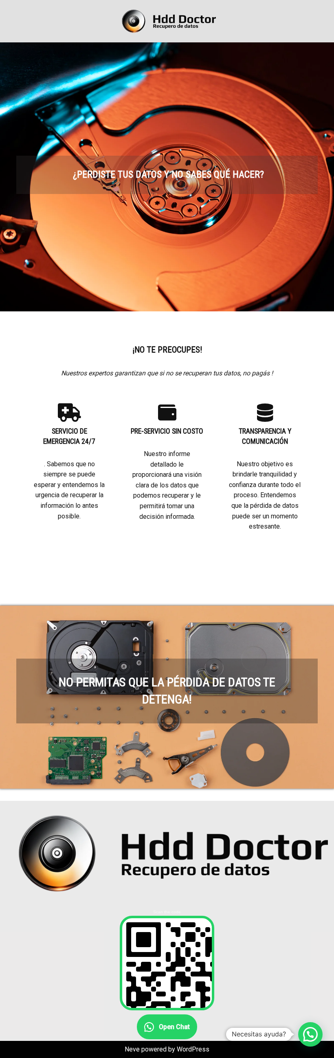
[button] (310, 1034)
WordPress (193, 1049)
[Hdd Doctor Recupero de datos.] (167, 21)
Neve (132, 1049)
